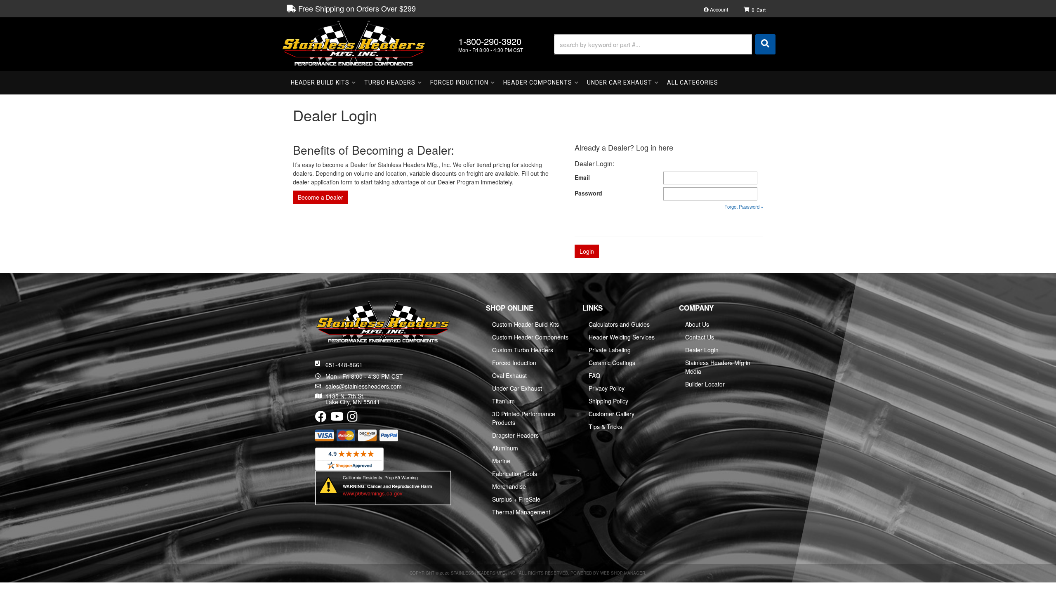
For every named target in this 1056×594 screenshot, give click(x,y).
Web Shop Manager (622, 573)
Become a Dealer (320, 197)
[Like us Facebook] (321, 418)
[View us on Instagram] (352, 418)
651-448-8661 (344, 365)
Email (582, 177)
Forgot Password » (743, 206)
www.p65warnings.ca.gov (373, 493)
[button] (665, 44)
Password (588, 193)
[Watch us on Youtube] (337, 418)
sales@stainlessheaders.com (363, 386)
